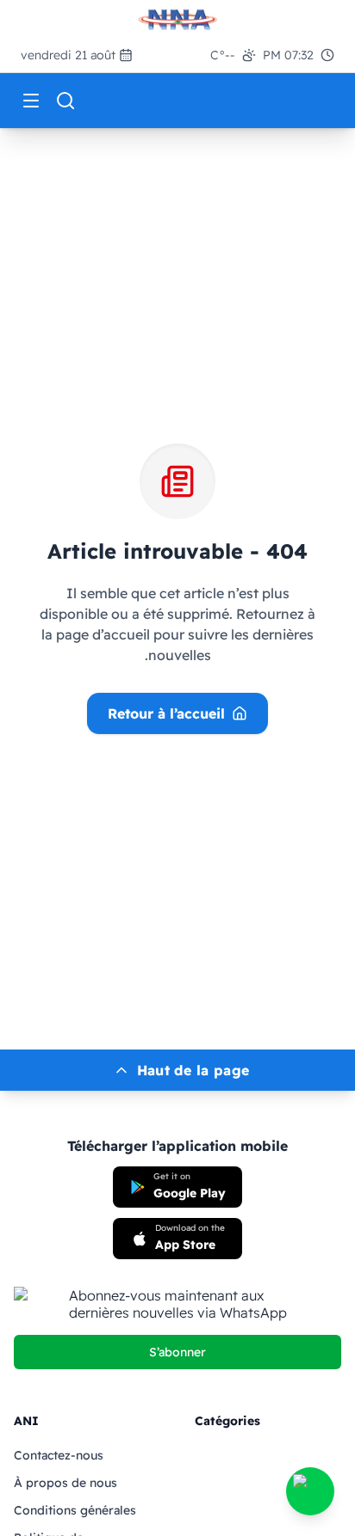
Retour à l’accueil (166, 713)
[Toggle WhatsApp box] (310, 1491)
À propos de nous (65, 1482)
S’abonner (177, 1352)
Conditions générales (75, 1510)
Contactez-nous (58, 1455)
